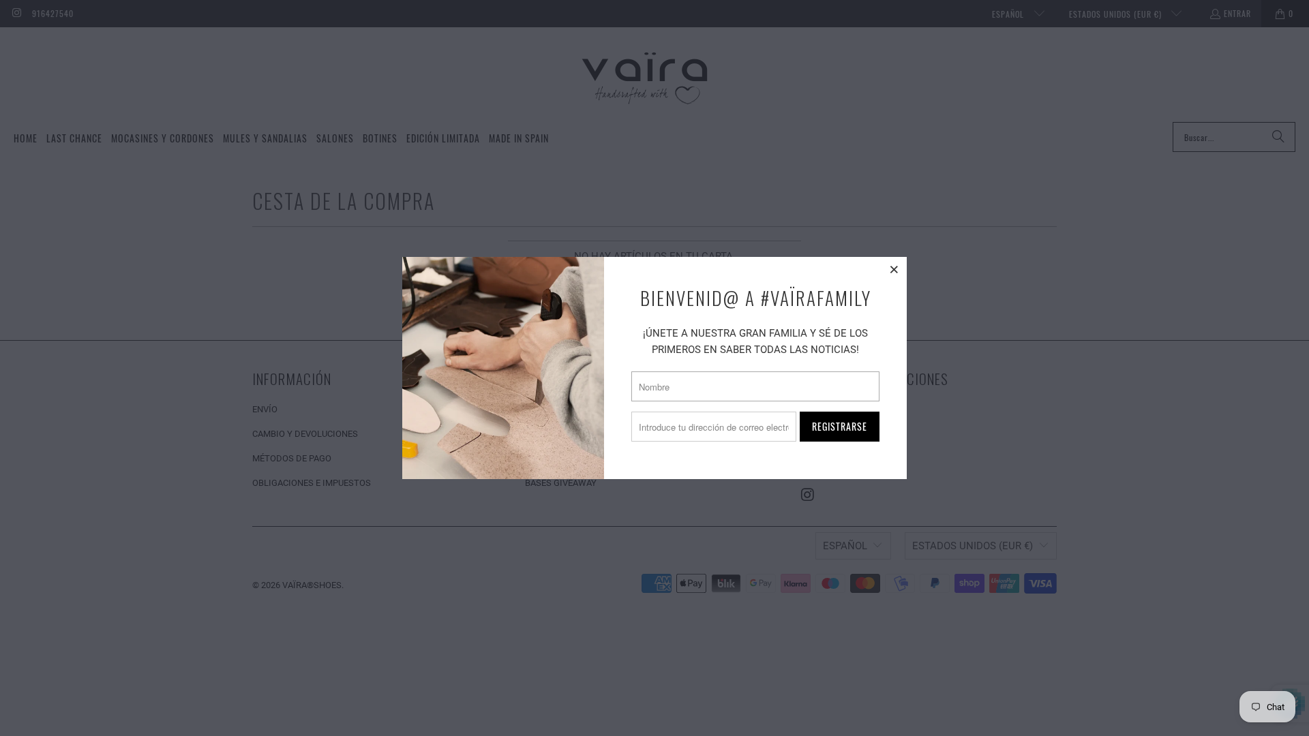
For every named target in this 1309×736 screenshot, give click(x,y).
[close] (894, 269)
